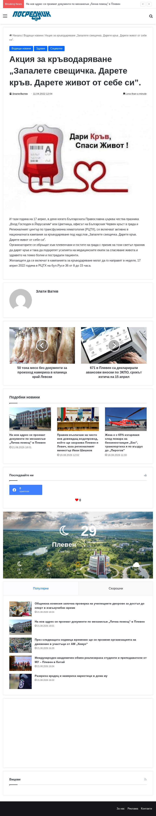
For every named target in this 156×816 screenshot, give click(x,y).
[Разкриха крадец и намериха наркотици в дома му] (20, 681)
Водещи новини (33, 35)
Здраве (40, 48)
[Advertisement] (78, 733)
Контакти (146, 808)
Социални (56, 48)
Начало (17, 35)
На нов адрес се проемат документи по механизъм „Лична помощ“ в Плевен (73, 3)
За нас (121, 808)
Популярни (41, 588)
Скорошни (116, 588)
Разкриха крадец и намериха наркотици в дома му (71, 675)
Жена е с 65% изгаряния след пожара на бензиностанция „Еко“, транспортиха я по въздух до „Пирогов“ (124, 442)
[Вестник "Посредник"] (31, 16)
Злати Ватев (20, 93)
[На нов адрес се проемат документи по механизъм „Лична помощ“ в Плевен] (30, 419)
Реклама (133, 808)
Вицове (15, 779)
